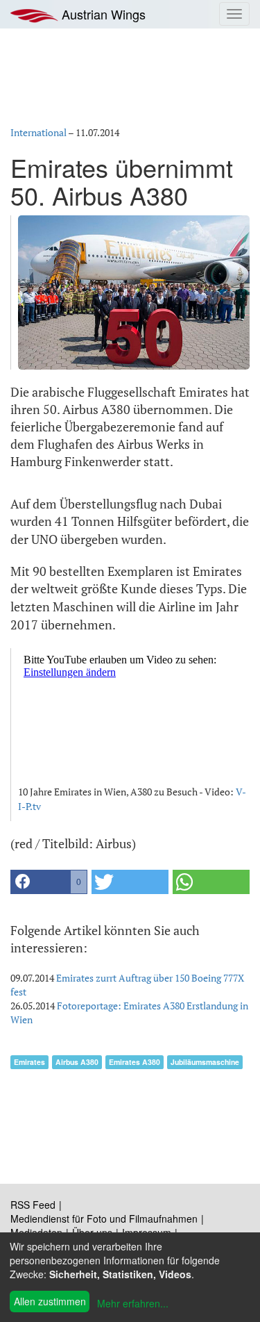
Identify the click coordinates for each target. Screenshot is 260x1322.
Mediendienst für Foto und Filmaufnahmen (104, 1218)
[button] (48, 882)
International (38, 132)
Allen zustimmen (50, 1301)
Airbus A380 (76, 1062)
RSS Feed (32, 1205)
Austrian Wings (102, 14)
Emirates (29, 1062)
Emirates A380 (134, 1062)
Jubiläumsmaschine (205, 1062)
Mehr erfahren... (132, 1303)
